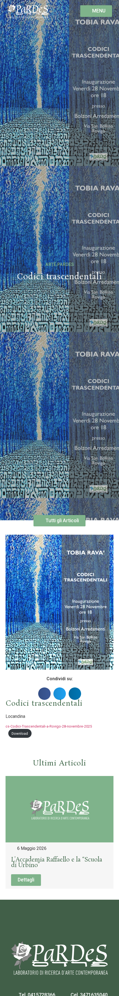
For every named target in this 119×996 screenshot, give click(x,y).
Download (20, 733)
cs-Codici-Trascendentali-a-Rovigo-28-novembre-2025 (49, 726)
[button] (44, 693)
